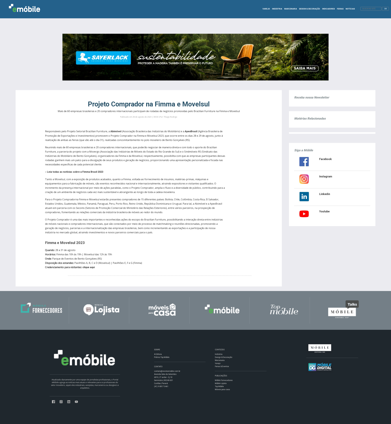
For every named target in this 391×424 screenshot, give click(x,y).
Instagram (325, 176)
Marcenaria (220, 360)
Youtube (324, 211)
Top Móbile (219, 386)
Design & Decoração (223, 357)
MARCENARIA (290, 9)
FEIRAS (340, 9)
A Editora (158, 354)
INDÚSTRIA (277, 9)
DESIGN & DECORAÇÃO (309, 9)
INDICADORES (328, 9)
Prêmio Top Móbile (161, 357)
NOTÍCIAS (350, 9)
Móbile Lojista (221, 383)
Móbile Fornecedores (224, 380)
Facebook (325, 159)
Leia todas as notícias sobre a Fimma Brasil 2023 (75, 171)
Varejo (217, 363)
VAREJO (266, 9)
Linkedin (324, 194)
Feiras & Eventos (222, 366)
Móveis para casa (222, 389)
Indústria (218, 354)
